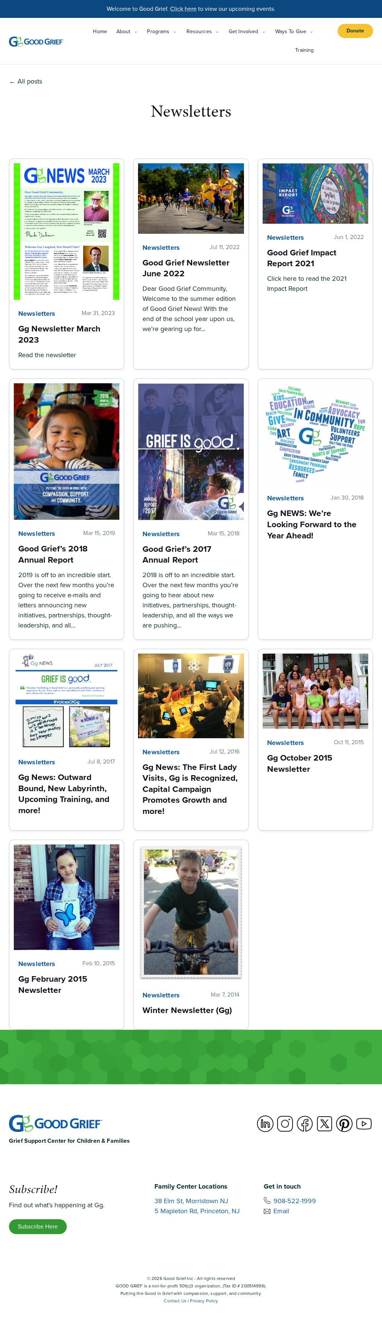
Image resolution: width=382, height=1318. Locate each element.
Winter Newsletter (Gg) (187, 1010)
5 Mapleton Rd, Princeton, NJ (197, 1211)
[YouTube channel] (364, 1124)
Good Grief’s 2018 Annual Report (53, 554)
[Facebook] (305, 1124)
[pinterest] (344, 1124)
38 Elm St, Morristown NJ (191, 1201)
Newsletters (37, 313)
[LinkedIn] (265, 1124)
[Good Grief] (36, 42)
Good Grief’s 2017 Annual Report (177, 554)
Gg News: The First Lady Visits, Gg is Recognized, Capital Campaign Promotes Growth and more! (190, 789)
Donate (355, 31)
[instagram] (285, 1124)
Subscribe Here (38, 1226)
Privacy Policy (204, 1300)
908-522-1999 (294, 1201)
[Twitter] (325, 1124)
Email (281, 1211)
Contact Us (175, 1300)
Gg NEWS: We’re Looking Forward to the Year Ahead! (312, 524)
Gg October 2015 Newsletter (300, 763)
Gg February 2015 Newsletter (52, 984)
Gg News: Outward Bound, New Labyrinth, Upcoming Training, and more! (63, 794)
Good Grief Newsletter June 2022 (186, 268)
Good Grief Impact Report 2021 (302, 258)
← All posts (25, 81)
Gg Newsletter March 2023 (59, 334)
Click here (183, 8)
